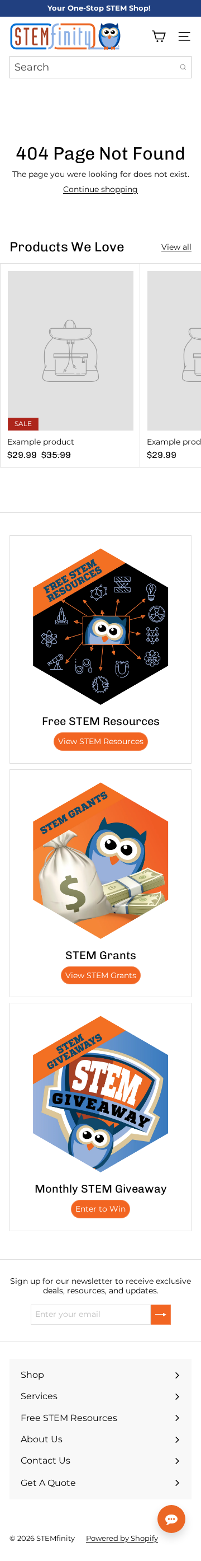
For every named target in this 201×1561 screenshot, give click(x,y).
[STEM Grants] (100, 860)
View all (176, 247)
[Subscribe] (161, 1315)
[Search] (183, 67)
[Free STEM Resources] (100, 626)
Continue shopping (100, 189)
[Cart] (158, 36)
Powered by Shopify (122, 1538)
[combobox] (100, 67)
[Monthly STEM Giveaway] (100, 1094)
